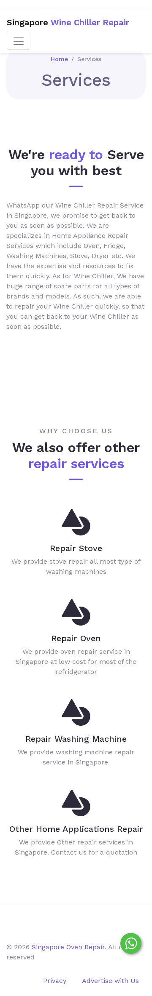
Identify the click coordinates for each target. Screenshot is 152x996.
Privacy (54, 981)
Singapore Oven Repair (68, 947)
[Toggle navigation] (18, 41)
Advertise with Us (110, 981)
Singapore (68, 22)
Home (59, 59)
